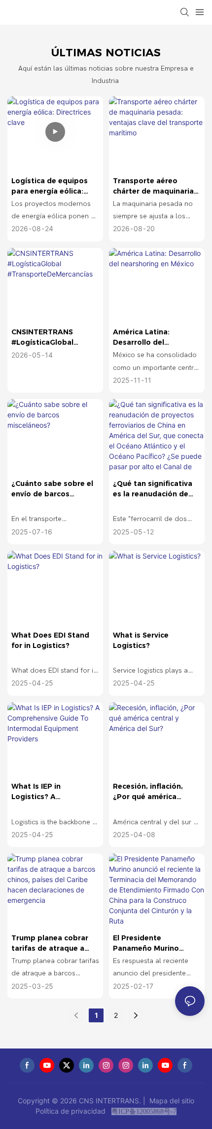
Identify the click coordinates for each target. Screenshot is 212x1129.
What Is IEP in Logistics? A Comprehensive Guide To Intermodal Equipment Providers (51, 792)
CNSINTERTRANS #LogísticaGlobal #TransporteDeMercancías (54, 337)
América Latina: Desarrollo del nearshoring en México (154, 337)
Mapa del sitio (170, 1100)
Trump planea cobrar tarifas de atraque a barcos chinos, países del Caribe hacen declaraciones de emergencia (50, 943)
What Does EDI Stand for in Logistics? (50, 640)
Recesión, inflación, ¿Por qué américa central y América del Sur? (151, 792)
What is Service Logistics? (141, 640)
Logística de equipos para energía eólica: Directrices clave (49, 186)
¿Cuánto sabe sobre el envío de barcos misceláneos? (52, 489)
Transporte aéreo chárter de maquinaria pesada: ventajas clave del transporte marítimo (154, 186)
